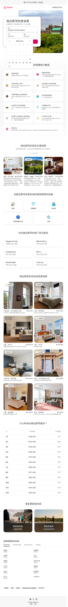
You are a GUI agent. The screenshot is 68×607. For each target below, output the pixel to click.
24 (9, 62)
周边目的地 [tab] (7, 545)
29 (26, 62)
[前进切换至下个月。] (29, 41)
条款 (35, 604)
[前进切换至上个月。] (9, 41)
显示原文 (40, 2)
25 (13, 62)
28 (23, 62)
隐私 (31, 604)
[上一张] (30, 153)
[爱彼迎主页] (8, 7)
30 (30, 62)
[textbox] (14, 36)
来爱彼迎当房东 (57, 7)
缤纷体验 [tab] (38, 545)
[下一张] (36, 153)
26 (16, 62)
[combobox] (22, 30)
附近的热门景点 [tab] (28, 545)
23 (30, 59)
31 (9, 66)
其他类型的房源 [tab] (17, 545)
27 (19, 62)
